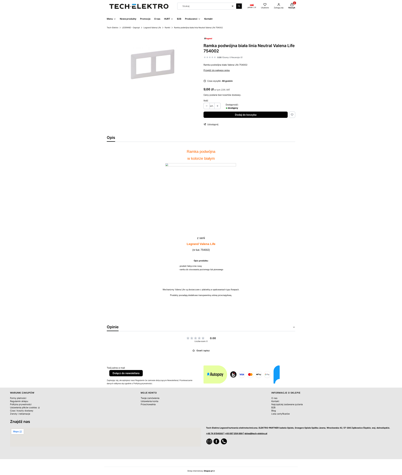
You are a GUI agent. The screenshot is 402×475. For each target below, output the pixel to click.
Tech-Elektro (112, 27)
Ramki (167, 27)
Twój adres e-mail (116, 367)
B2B (273, 407)
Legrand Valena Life (152, 27)
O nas (274, 398)
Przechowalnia (148, 404)
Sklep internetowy (200, 471)
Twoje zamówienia (150, 398)
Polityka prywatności (20, 404)
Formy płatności (18, 398)
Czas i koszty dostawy (21, 410)
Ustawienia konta (149, 401)
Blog (273, 410)
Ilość (206, 100)
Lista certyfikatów (280, 413)
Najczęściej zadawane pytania (287, 404)
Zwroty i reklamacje (20, 413)
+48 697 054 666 (234, 433)
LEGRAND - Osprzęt (131, 27)
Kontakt (275, 401)
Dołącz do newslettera (126, 373)
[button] (239, 6)
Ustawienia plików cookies (24, 407)
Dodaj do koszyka (245, 114)
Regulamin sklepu (19, 401)
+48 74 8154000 (214, 433)
